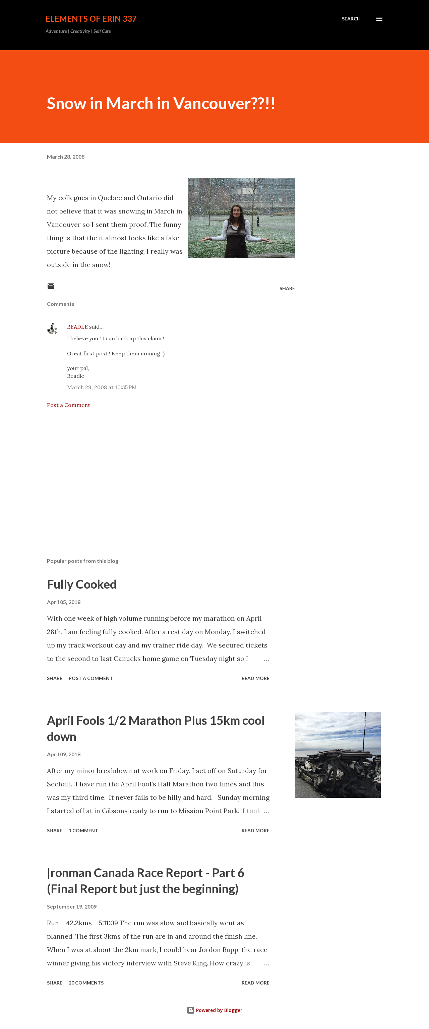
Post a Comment (68, 405)
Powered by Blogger (218, 1010)
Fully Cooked (82, 584)
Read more (255, 678)
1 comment (83, 830)
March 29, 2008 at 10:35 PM (102, 387)
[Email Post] (51, 288)
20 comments (86, 982)
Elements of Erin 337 (91, 18)
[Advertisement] (160, 474)
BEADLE (77, 326)
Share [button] (287, 288)
